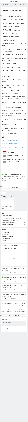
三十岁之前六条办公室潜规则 (9, 143)
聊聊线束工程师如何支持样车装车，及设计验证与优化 (12, 215)
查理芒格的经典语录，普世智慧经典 (14, 159)
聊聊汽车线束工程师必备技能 (10, 222)
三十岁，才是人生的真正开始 (12, 161)
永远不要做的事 (6, 238)
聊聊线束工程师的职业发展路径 (10, 220)
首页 (3, 5)
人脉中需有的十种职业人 (8, 236)
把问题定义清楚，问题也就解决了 (10, 248)
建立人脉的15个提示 (7, 240)
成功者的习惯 (6, 234)
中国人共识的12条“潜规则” (17, 268)
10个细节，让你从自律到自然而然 (11, 140)
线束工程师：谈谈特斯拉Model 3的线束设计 (13, 156)
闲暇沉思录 (7, 5)
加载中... (5, 262)
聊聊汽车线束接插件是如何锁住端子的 (12, 218)
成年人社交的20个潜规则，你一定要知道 (12, 147)
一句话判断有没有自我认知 (9, 232)
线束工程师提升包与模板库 (9, 224)
